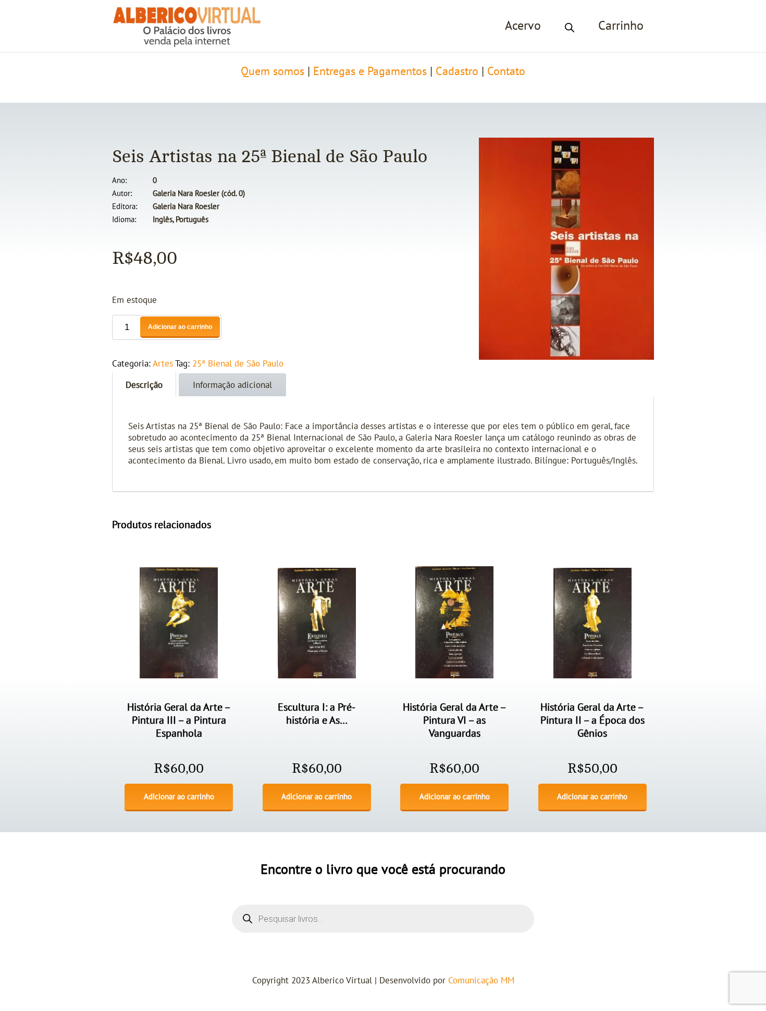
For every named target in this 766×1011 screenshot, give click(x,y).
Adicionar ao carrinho (180, 327)
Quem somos (272, 71)
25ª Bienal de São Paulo (237, 364)
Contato (506, 71)
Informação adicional (232, 385)
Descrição (144, 385)
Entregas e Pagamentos (370, 71)
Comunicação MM (481, 981)
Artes (163, 364)
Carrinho (621, 25)
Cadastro (457, 71)
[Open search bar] (569, 26)
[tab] (144, 384)
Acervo (523, 25)
